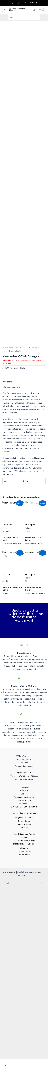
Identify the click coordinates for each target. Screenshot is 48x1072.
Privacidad (24, 790)
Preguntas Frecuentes (24, 817)
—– (24, 810)
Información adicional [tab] (11, 387)
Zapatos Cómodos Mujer (17, 348)
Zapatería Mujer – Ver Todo (24, 844)
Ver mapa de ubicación (24, 766)
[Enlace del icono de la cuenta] (34, 10)
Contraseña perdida (24, 851)
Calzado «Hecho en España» (24, 840)
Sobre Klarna (24, 803)
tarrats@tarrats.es (25, 779)
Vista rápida (7, 524)
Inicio (4, 348)
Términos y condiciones (24, 797)
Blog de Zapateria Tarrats (24, 834)
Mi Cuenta (24, 848)
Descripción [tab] (7, 381)
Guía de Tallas (24, 821)
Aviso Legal (24, 787)
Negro (25, 481)
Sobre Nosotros (24, 824)
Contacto (24, 827)
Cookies (24, 794)
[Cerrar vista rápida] (5, 1065)
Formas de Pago (24, 800)
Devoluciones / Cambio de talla (24, 807)
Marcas (24, 837)
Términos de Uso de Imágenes (24, 813)
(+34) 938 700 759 (25, 772)
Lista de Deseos (24, 854)
